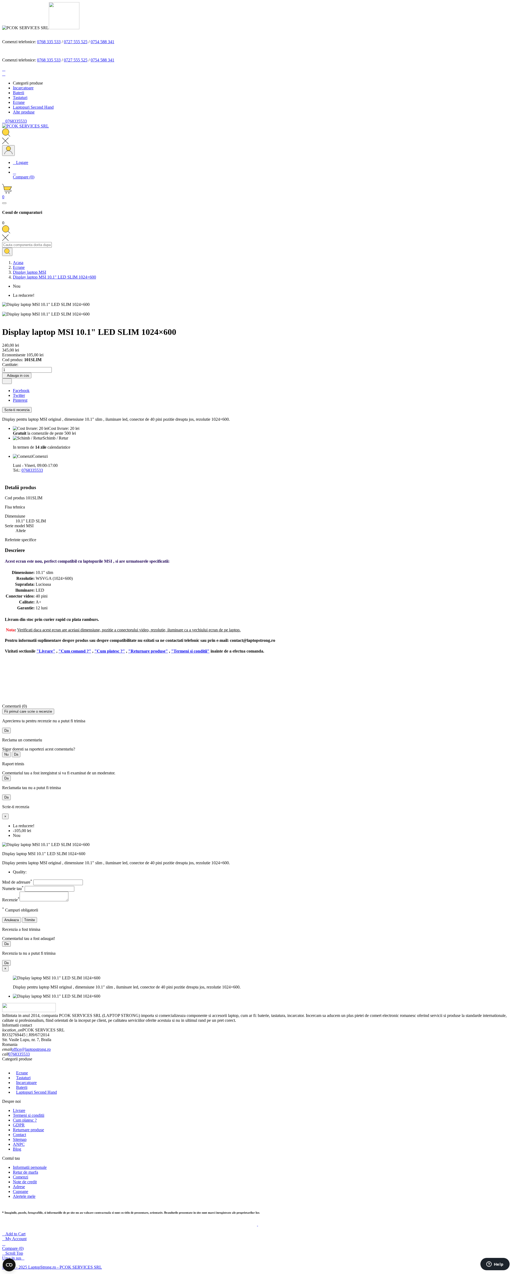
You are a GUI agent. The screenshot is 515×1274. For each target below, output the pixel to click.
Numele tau (13, 888)
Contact (19, 1134)
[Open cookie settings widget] (9, 1264)
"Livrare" (45, 651)
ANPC (19, 1144)
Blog (17, 1149)
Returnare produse (28, 1129)
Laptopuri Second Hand (36, 1092)
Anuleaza (11, 920)
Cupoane (20, 1191)
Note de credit (25, 1182)
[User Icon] (8, 150)
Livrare (19, 1110)
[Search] (7, 252)
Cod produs (15, 498)
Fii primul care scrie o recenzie (28, 711)
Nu (6, 754)
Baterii (21, 1087)
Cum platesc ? (25, 1120)
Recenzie (11, 900)
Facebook (21, 390)
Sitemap (20, 1139)
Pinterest (20, 400)
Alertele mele (24, 1196)
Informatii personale (30, 1167)
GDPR (19, 1125)
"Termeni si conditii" (190, 651)
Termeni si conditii (28, 1115)
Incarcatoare (26, 1082)
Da (6, 730)
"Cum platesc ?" (109, 651)
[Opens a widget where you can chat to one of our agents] (495, 1264)
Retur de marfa (25, 1172)
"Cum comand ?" (74, 651)
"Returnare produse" (148, 651)
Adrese (19, 1186)
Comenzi (20, 1177)
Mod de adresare (17, 882)
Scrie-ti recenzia (17, 410)
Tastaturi (23, 1077)
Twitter (19, 395)
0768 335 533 (49, 41)
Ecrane (22, 1073)
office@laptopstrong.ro (31, 1049)
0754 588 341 (102, 41)
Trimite (29, 920)
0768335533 (32, 470)
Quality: (20, 872)
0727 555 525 (75, 41)
